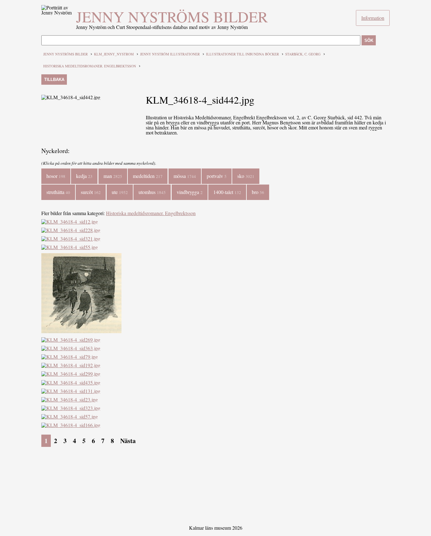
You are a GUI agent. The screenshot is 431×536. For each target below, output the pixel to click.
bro (258, 192)
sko (245, 176)
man (112, 176)
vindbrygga (190, 192)
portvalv (217, 176)
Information (372, 17)
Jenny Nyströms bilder (172, 16)
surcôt (91, 192)
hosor (55, 176)
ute (120, 192)
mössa (185, 176)
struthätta (58, 192)
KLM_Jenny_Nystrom (114, 54)
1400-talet (227, 192)
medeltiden (147, 176)
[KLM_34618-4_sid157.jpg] (81, 331)
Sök (368, 40)
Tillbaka (54, 79)
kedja (84, 176)
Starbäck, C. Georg (303, 54)
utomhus (152, 192)
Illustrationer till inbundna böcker (242, 54)
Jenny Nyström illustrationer (170, 54)
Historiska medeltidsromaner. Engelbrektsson (89, 66)
